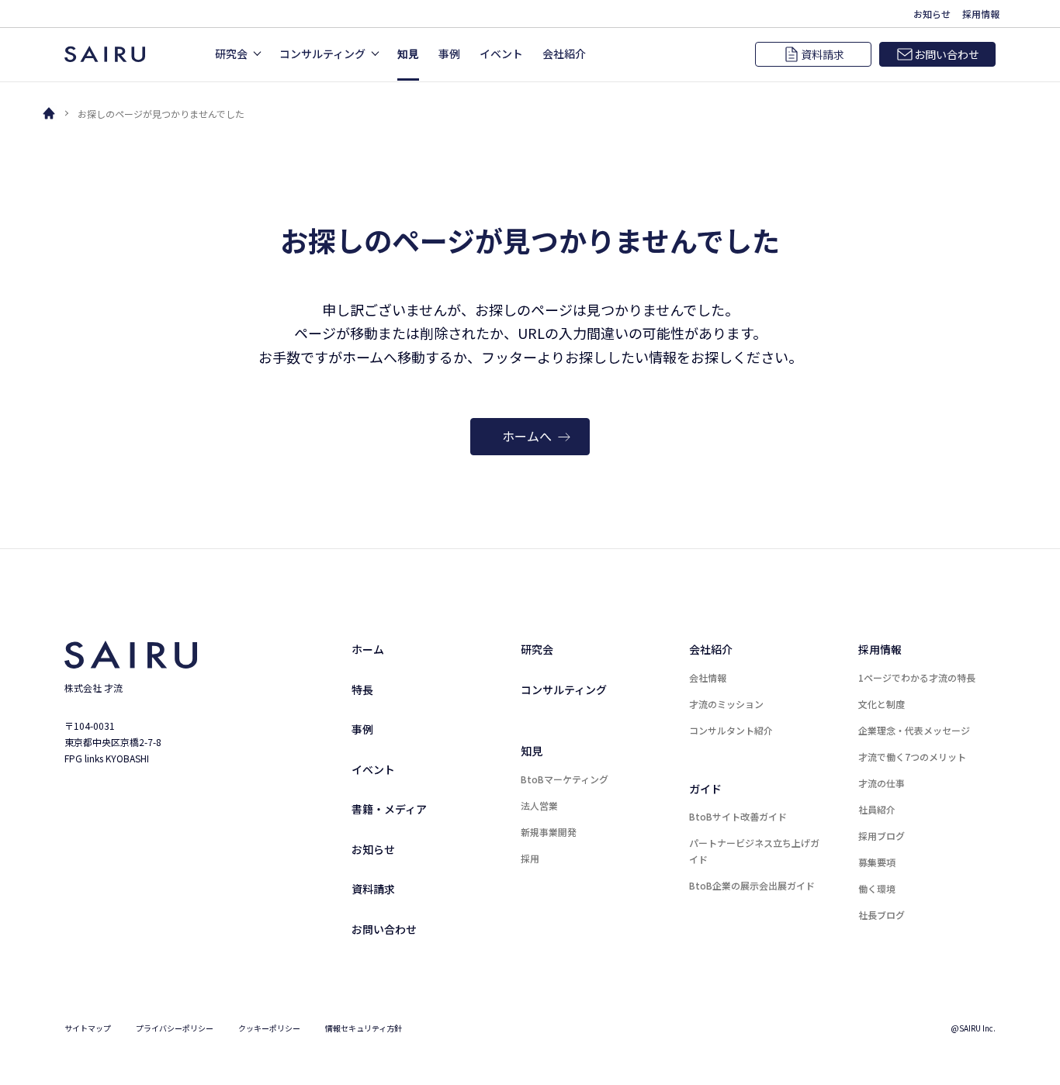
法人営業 (539, 805)
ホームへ (527, 436)
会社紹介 (711, 649)
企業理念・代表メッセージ (914, 730)
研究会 (537, 649)
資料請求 (373, 889)
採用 (530, 858)
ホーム (368, 649)
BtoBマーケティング (564, 779)
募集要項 (876, 862)
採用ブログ (881, 835)
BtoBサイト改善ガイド (738, 816)
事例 (362, 729)
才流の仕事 (881, 783)
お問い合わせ (384, 929)
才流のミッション (726, 703)
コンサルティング (564, 689)
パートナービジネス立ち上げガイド (754, 851)
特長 (362, 689)
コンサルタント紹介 (731, 730)
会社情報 (707, 677)
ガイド (705, 788)
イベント (373, 769)
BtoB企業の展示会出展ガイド (752, 885)
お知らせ (373, 849)
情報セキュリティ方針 (363, 1028)
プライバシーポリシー (174, 1028)
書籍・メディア (389, 809)
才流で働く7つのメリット (912, 756)
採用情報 (880, 649)
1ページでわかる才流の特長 (916, 677)
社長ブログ (881, 914)
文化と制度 (881, 703)
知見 (531, 750)
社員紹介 (876, 809)
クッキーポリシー (269, 1028)
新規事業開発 (549, 831)
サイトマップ (87, 1028)
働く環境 (876, 888)
